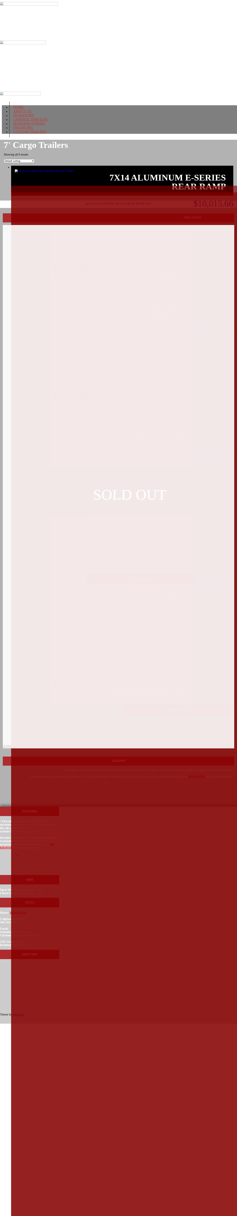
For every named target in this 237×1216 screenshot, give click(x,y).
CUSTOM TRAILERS (29, 132)
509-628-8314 (15, 67)
